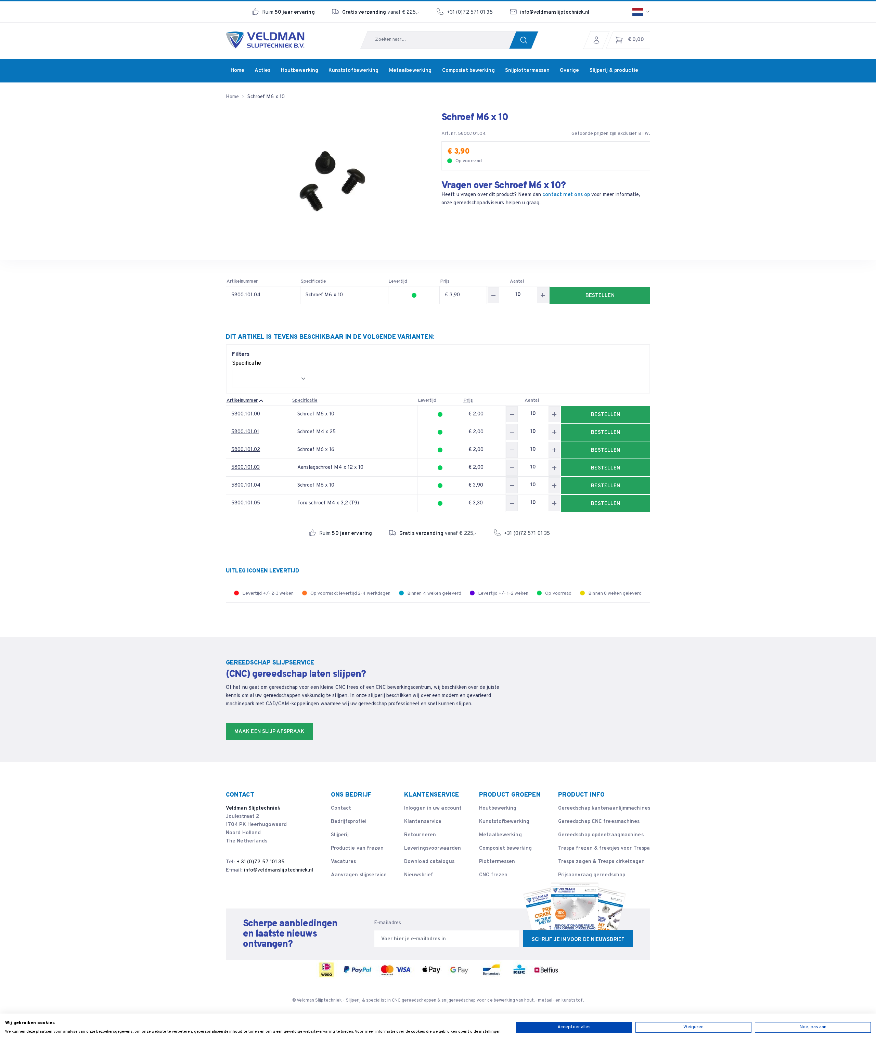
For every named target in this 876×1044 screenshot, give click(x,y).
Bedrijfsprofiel (349, 822)
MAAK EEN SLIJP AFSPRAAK (269, 732)
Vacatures (343, 862)
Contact (341, 808)
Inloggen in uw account (433, 808)
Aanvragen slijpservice (359, 875)
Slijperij (340, 835)
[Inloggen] (598, 40)
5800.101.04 (245, 295)
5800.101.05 (245, 503)
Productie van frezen (357, 848)
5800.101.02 (245, 450)
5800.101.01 (245, 432)
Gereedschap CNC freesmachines (599, 822)
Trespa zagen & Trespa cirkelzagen (601, 862)
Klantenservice (422, 822)
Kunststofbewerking (504, 822)
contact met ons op (566, 195)
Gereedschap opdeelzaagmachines (601, 835)
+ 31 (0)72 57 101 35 (260, 862)
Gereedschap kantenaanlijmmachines (604, 808)
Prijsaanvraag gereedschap (592, 875)
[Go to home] (265, 40)
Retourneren (420, 835)
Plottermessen (497, 862)
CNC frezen (493, 875)
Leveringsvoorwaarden (432, 848)
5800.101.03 (245, 467)
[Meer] (543, 295)
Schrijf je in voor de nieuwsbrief (578, 940)
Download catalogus (429, 862)
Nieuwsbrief (418, 875)
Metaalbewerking (500, 835)
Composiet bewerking (505, 848)
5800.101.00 (245, 414)
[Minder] (493, 295)
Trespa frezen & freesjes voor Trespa (604, 848)
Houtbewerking (497, 808)
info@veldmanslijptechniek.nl (555, 12)
